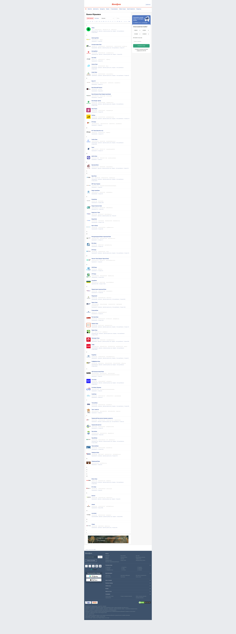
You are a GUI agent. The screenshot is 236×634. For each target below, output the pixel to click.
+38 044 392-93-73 (101, 46)
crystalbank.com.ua (110, 227)
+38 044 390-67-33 (95, 260)
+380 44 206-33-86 (111, 411)
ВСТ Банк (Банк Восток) (97, 130)
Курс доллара (123, 555)
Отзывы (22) (100, 292)
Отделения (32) (94, 118)
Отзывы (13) (100, 270)
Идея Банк (94, 176)
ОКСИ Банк (94, 267)
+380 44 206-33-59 (103, 411)
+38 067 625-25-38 (117, 46)
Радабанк (94, 354)
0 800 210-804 (94, 426)
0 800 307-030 (94, 297)
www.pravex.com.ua (108, 325)
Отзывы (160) (100, 320)
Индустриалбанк (96, 190)
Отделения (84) (94, 406)
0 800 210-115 (94, 312)
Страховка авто (108, 597)
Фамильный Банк (96, 461)
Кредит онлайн (123, 560)
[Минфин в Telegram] (90, 566)
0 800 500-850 (94, 220)
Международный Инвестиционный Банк (101, 236)
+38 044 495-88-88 (103, 304)
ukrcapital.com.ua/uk (110, 426)
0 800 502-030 (97, 177)
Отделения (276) (95, 364)
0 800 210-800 (102, 282)
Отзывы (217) (126, 118)
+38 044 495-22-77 (95, 207)
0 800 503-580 (94, 404)
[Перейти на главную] (118, 4)
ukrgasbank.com (111, 433)
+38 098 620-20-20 (95, 433)
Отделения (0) (94, 490)
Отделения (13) (94, 449)
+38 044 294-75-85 (101, 291)
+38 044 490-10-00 (95, 389)
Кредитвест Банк (96, 212)
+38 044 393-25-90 (101, 404)
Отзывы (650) (94, 144)
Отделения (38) (94, 299)
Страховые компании (139, 597)
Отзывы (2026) (101, 277)
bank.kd (93, 495)
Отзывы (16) (126, 168)
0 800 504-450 (94, 447)
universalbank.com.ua (117, 454)
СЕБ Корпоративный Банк (98, 371)
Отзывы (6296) (94, 32)
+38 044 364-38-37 (103, 373)
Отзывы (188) (101, 202)
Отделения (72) (94, 179)
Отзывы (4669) (94, 366)
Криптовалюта (131, 9)
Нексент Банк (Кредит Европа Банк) (100, 258)
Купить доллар (108, 576)
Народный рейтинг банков (140, 560)
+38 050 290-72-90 (111, 346)
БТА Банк (94, 121)
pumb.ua (125, 346)
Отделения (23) (94, 193)
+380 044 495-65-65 (104, 123)
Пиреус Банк (94, 302)
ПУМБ (93, 344)
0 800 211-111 (94, 59)
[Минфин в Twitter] (93, 566)
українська (148, 4)
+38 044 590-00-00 (101, 488)
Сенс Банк (94, 379)
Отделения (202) (95, 434)
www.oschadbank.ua (110, 282)
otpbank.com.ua (111, 275)
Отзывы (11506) (102, 283)
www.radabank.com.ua (110, 356)
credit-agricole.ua (109, 207)
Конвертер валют (108, 560)
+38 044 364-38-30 (95, 373)
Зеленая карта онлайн (109, 596)
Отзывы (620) (122, 299)
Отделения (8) (94, 47)
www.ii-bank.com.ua (111, 238)
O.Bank (93, 524)
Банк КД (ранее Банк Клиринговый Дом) (101, 94)
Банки (107, 9)
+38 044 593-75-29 (111, 304)
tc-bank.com (118, 411)
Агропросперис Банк (96, 44)
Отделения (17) (94, 150)
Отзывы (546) (126, 341)
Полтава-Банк (95, 317)
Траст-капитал (95, 409)
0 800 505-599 (94, 227)
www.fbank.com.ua (103, 463)
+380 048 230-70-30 (101, 297)
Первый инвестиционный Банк (99, 289)
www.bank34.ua (117, 82)
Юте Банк (94, 487)
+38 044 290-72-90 (95, 346)
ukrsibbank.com (112, 439)
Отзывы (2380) (94, 442)
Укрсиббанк (94, 438)
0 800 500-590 (94, 488)
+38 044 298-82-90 (101, 439)
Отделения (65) (94, 277)
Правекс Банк (95, 323)
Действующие (90, 18)
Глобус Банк (94, 139)
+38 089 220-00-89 (108, 220)
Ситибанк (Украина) (96, 387)
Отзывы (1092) (94, 105)
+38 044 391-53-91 (108, 454)
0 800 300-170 (94, 46)
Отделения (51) (94, 75)
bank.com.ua (109, 297)
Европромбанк (95, 165)
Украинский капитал (96, 424)
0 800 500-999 (94, 356)
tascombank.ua (109, 404)
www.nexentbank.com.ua (110, 260)
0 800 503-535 (102, 192)
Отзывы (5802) (94, 349)
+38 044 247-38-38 (101, 447)
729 (107, 439)
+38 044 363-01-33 (95, 282)
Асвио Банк (94, 72)
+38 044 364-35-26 (101, 426)
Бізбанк (93, 115)
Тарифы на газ (138, 558)
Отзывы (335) (119, 54)
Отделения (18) (94, 482)
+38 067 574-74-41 (95, 149)
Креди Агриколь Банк (97, 205)
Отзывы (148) (122, 307)
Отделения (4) (94, 97)
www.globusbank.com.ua (110, 141)
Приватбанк (94, 330)
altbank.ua (108, 59)
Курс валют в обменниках (125, 575)
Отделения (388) (95, 516)
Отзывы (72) (100, 428)
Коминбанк (94, 199)
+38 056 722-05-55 (97, 29)
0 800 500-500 (94, 363)
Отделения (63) (94, 222)
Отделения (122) (95, 209)
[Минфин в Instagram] (97, 566)
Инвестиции (122, 9)
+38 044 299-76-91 (109, 46)
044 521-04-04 (101, 325)
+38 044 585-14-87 (101, 480)
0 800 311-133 (94, 480)
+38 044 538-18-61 (101, 52)
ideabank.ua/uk (112, 177)
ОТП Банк (94, 274)
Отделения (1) (94, 41)
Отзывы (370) (114, 527)
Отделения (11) (94, 270)
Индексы (138, 9)
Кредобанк (94, 219)
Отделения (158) (95, 54)
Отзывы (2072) (94, 180)
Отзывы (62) (101, 434)
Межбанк (107, 558)
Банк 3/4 (94, 81)
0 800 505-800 (94, 439)
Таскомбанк (94, 402)
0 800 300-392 (102, 141)
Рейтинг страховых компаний (141, 596)
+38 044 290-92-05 (103, 275)
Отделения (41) (94, 202)
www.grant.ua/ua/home (110, 149)
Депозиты (96, 9)
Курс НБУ (107, 557)
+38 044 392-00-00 (95, 141)
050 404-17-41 (102, 149)
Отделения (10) (94, 292)
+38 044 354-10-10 (95, 185)
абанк (93, 27)
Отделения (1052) (95, 333)
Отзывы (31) (100, 313)
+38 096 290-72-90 (103, 346)
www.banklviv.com (109, 110)
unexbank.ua (108, 480)
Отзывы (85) (126, 406)
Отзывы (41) (100, 397)
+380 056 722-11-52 (106, 29)
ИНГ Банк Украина (96, 184)
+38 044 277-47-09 (95, 166)
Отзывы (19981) (95, 334)
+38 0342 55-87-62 (104, 177)
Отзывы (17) (100, 150)
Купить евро (123, 576)
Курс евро (137, 555)
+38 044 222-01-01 (95, 39)
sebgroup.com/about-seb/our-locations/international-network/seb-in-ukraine (105, 374)
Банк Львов (94, 108)
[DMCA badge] (145, 602)
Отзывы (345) (100, 449)
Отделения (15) (94, 313)
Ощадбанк (94, 280)
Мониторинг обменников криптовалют (112, 561)
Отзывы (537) (94, 483)
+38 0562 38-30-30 (101, 356)
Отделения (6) (94, 84)
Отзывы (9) (114, 215)
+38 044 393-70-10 (101, 132)
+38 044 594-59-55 (95, 463)
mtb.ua (107, 251)
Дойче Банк (94, 156)
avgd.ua (101, 39)
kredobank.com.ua (116, 220)
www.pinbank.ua (109, 291)
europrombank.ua (109, 166)
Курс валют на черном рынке (141, 575)
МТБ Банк (94, 249)
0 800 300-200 (94, 454)
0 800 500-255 (94, 251)
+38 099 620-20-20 (103, 433)
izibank (93, 504)
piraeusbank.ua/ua (95, 305)
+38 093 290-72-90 (119, 346)
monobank (94, 513)
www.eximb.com (109, 447)
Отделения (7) (94, 168)
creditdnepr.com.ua (109, 102)
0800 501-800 (94, 214)
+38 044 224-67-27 (101, 506)
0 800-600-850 (101, 220)
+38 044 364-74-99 (103, 238)
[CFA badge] (101, 603)
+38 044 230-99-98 (108, 363)
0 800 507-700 (94, 102)
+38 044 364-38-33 (111, 373)
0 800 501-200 (94, 201)
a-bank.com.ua (113, 29)
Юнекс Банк (94, 479)
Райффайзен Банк (96, 361)
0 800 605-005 (94, 506)
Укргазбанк (94, 431)
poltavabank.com (116, 318)
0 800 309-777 (102, 260)
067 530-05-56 (109, 318)
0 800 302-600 (94, 89)
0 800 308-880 (119, 304)
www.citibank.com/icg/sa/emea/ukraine (107, 389)
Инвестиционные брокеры (140, 557)
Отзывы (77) (122, 47)
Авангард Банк (95, 37)
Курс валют (107, 555)
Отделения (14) (94, 307)
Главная (86, 549)
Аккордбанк (94, 51)
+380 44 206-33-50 (95, 411)
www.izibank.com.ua (110, 506)
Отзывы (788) (100, 507)
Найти (100, 556)
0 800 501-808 (94, 497)
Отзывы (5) (100, 261)
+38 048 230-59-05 (101, 251)
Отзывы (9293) (120, 516)
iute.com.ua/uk (109, 488)
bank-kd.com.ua (109, 497)
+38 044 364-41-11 (101, 59)
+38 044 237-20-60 (101, 515)
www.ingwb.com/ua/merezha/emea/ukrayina (108, 185)
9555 (93, 177)
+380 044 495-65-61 (95, 123)
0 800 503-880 (94, 52)
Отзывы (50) (101, 209)
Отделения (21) (94, 246)
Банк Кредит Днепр (96, 100)
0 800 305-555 (102, 207)
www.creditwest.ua (108, 214)
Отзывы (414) (115, 455)
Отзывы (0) (100, 41)
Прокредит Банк (95, 338)
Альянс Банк (95, 64)
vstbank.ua (108, 132)
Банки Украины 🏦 (92, 549)
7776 (92, 29)
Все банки (97, 18)
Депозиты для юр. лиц (106, 47)
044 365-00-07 (100, 214)
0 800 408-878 (102, 166)
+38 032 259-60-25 (101, 110)
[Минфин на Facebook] (86, 566)
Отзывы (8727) (94, 384)
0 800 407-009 (94, 318)
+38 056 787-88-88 (101, 102)
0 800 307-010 (94, 132)
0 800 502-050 (94, 381)
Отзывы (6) (126, 358)
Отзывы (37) (126, 75)
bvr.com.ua (100, 89)
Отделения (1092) (95, 283)
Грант (93, 147)
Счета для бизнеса (115, 47)
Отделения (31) (94, 358)
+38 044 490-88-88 (116, 363)
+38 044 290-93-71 (95, 192)
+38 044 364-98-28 (95, 82)
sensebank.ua (108, 381)
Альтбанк (94, 57)
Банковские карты (124, 557)
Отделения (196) (95, 441)
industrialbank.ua (109, 192)
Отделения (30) (94, 67)
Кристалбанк (95, 225)
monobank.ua (108, 515)
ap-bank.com (124, 46)
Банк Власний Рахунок (97, 87)
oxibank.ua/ (100, 269)
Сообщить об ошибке (91, 560)
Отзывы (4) (100, 97)
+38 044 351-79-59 (95, 238)
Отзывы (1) (100, 159)
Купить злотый (138, 576)
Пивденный (94, 295)
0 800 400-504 (101, 363)
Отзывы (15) (100, 84)
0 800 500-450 (94, 325)
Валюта (90, 9)
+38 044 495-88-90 (95, 304)
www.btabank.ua (119, 123)
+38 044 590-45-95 (101, 227)
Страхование (114, 9)
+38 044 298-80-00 (101, 381)
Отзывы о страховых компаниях (126, 596)
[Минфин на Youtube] (100, 566)
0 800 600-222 (94, 269)
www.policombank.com (102, 312)
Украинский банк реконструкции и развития (102, 418)
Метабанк (94, 243)
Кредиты (102, 9)
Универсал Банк (95, 452)
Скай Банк (94, 394)
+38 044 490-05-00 (95, 275)
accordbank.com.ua (110, 52)
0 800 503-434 (110, 82)
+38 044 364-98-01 (103, 82)
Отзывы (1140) (101, 222)
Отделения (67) (94, 320)
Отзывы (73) (100, 193)
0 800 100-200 (101, 454)
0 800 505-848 (94, 110)
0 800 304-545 (112, 123)
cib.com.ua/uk (100, 201)
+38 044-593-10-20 (101, 497)
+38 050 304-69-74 (101, 318)
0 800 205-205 (94, 515)
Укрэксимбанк (95, 446)
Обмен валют (107, 575)
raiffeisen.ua (123, 363)
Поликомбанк (95, 310)
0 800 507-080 (94, 291)
